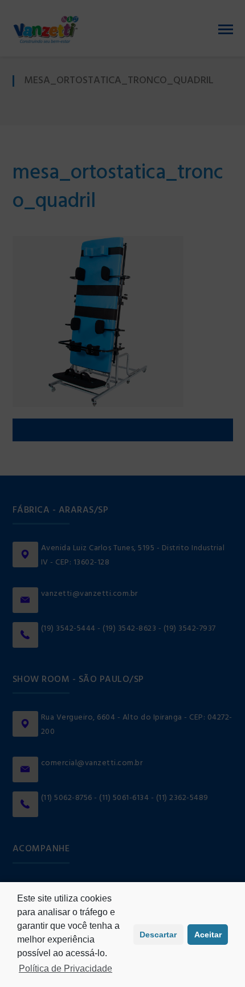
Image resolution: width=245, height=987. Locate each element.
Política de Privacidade (65, 968)
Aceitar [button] (208, 934)
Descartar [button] (158, 934)
